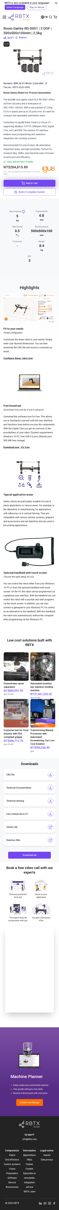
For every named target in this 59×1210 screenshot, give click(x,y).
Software (12, 1178)
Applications (29, 1155)
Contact (29, 1168)
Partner (29, 1164)
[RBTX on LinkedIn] (40, 1203)
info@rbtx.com (29, 1139)
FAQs (29, 1159)
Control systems (12, 1164)
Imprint (46, 1155)
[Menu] (4, 17)
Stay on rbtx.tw (37, 7)
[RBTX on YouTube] (45, 1203)
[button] (29, 83)
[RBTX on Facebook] (54, 1203)
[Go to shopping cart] (55, 17)
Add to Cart (32, 183)
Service (12, 1182)
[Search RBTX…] (50, 17)
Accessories (12, 1187)
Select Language (14, 7)
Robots (23, 37)
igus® (10, 37)
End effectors (12, 1159)
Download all (29, 855)
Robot (12, 1155)
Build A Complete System (32, 192)
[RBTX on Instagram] (49, 1203)
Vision (12, 1168)
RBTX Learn (29, 1191)
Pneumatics (12, 1173)
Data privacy (47, 1159)
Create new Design (30, 1102)
